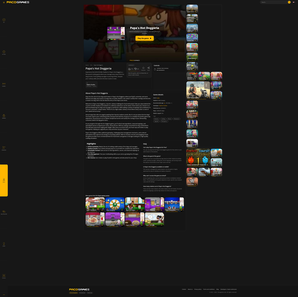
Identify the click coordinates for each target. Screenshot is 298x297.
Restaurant (176, 118)
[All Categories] (4, 294)
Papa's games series (103, 195)
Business (156, 118)
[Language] (294, 2)
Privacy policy (197, 289)
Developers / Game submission (229, 289)
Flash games (164, 121)
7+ (164, 103)
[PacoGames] (79, 289)
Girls (158, 98)
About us (190, 289)
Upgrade (156, 121)
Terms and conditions (209, 289)
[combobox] (275, 2)
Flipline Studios (163, 105)
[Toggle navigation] (4, 2)
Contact (184, 289)
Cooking (163, 118)
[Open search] (289, 2)
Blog (217, 289)
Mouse (169, 118)
